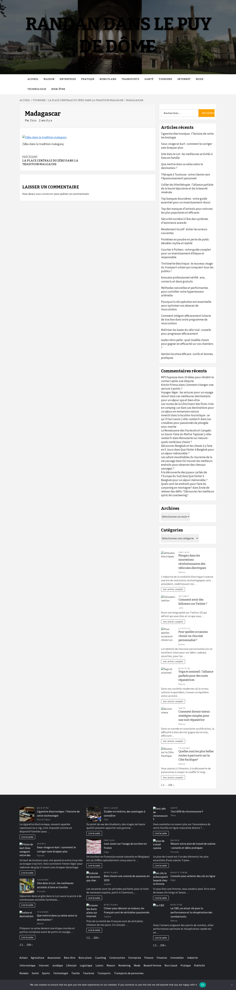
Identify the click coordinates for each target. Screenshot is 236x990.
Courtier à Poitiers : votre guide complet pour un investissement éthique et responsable (186, 253)
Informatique (27, 965)
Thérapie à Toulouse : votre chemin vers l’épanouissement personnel (185, 176)
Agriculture (37, 957)
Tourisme (165, 79)
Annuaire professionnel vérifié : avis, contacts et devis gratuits (183, 279)
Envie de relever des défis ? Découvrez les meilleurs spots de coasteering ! (187, 491)
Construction (117, 957)
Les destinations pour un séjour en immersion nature (187, 409)
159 (29, 944)
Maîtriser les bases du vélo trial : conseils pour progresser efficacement (186, 332)
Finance (148, 957)
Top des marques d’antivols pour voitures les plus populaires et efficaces (187, 210)
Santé (148, 79)
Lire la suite (27, 836)
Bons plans (108, 79)
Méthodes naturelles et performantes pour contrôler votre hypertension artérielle (184, 291)
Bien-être (58, 89)
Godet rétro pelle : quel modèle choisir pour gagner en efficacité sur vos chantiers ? (187, 343)
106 (170, 785)
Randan (24, 973)
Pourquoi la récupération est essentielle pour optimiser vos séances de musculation (186, 305)
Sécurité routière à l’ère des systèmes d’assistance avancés (184, 221)
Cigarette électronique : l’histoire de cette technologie (187, 135)
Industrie (192, 957)
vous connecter (45, 193)
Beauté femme (179, 872)
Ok (202, 984)
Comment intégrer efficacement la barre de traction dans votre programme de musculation (186, 319)
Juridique (57, 965)
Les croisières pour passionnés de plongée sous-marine (186, 423)
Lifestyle (184, 628)
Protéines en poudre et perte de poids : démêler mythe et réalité (185, 241)
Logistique (86, 965)
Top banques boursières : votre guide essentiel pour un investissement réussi (185, 200)
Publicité (199, 965)
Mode (199, 79)
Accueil (32, 79)
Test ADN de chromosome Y (187, 811)
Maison (49, 79)
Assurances (54, 957)
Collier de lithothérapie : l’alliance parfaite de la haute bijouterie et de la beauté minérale (187, 188)
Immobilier (177, 957)
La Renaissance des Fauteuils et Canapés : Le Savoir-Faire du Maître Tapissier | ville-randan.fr (186, 434)
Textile (75, 973)
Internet (184, 79)
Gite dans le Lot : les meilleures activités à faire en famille (187, 156)
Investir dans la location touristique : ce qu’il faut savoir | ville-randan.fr (185, 417)
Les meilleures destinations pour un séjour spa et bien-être (185, 398)
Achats (24, 957)
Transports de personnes (129, 973)
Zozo (33, 120)
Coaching (100, 957)
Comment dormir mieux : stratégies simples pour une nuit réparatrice (194, 715)
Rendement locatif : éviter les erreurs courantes (184, 231)
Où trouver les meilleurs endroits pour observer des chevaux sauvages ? (187, 464)
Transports (130, 79)
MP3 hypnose (169, 377)
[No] (231, 985)
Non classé (111, 808)
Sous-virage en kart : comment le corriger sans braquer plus (186, 145)
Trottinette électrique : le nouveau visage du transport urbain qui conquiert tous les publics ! (187, 267)
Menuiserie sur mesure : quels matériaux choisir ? (185, 440)
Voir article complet (173, 589)
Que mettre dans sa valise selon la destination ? (182, 166)
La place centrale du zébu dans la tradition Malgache (50, 160)
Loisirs (99, 965)
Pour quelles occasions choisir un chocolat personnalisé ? (193, 636)
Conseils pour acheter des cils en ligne (193, 876)
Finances (162, 957)
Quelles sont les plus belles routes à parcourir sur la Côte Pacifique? (196, 755)
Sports (41, 844)
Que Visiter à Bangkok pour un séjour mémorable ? (187, 451)
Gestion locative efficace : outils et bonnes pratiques (187, 356)
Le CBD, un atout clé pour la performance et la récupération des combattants (191, 912)
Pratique (87, 79)
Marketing (124, 965)
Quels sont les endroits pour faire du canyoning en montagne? (183, 485)
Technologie (36, 89)
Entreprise (68, 79)
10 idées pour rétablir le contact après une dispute (187, 379)
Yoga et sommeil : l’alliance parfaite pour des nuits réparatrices (195, 676)
